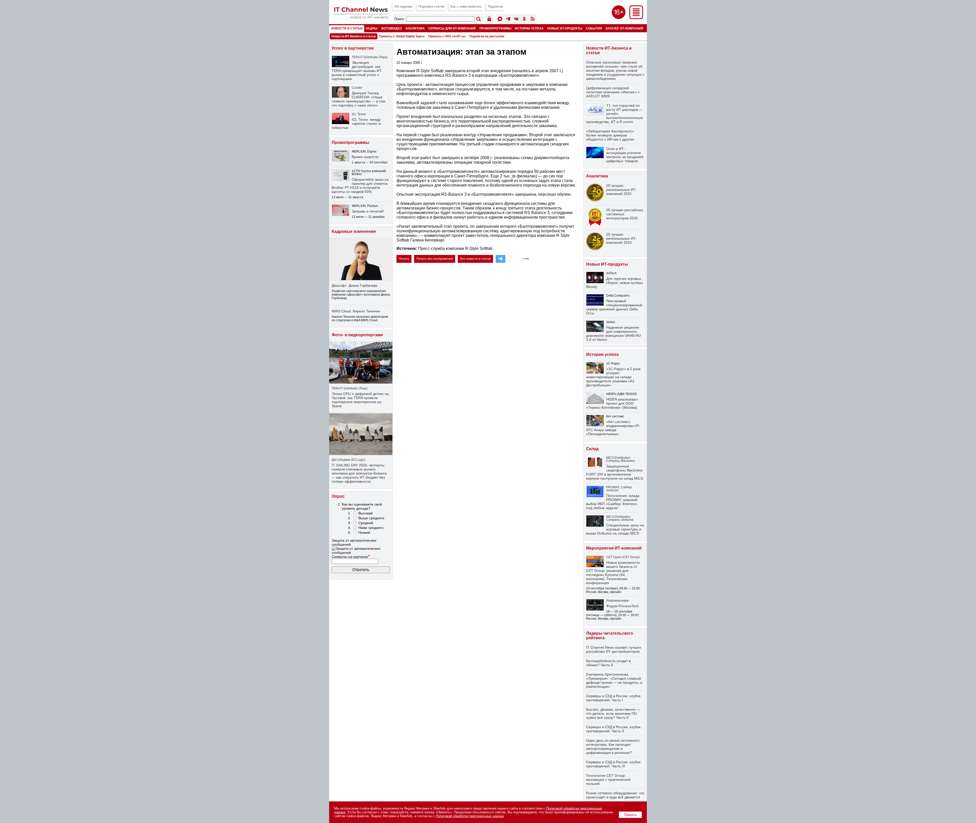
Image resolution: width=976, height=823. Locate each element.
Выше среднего (371, 518)
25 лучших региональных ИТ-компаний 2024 (621, 238)
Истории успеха (529, 28)
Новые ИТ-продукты (564, 28)
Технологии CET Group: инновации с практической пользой (608, 779)
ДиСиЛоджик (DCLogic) (348, 459)
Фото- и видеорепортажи (357, 335)
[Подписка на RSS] (532, 20)
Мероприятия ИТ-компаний (614, 548)
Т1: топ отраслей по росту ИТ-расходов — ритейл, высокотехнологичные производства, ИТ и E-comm (614, 113)
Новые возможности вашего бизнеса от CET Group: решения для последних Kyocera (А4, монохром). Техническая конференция (613, 572)
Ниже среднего (371, 528)
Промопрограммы (495, 28)
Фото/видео (391, 28)
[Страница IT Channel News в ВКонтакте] (516, 20)
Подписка (495, 6)
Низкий (364, 532)
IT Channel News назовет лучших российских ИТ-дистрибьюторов (613, 649)
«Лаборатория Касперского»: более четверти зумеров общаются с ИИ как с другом (610, 135)
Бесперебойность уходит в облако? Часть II (608, 663)
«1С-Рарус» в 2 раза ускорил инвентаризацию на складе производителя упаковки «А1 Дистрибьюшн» (613, 377)
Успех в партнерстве (353, 48)
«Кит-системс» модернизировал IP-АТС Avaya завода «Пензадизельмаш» (613, 428)
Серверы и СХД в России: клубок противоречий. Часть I (613, 698)
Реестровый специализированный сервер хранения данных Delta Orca (614, 307)
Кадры (371, 28)
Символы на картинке (351, 557)
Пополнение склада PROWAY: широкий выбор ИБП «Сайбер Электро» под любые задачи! (612, 502)
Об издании (403, 6)
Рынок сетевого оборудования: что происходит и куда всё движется (615, 795)
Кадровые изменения (354, 231)
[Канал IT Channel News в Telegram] (508, 20)
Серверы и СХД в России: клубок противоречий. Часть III (613, 764)
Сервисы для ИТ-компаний (452, 28)
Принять (630, 815)
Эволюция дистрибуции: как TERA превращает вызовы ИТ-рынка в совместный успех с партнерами (357, 70)
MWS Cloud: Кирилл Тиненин (356, 311)
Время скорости (365, 157)
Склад (592, 449)
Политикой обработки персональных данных (470, 816)
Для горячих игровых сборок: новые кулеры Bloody (614, 283)
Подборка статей (431, 6)
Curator (357, 87)
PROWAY (612, 487)
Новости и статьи (346, 28)
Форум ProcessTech (622, 606)
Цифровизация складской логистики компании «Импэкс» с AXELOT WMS (613, 92)
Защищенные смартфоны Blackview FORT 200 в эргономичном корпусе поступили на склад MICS (614, 472)
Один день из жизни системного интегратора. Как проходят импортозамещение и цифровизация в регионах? (612, 746)
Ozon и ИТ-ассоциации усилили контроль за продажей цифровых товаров (624, 155)
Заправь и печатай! (368, 211)
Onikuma (627, 519)
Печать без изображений (434, 258)
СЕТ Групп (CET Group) (623, 557)
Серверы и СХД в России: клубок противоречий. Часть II (613, 729)
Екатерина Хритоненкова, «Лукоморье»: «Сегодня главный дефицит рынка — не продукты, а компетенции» (614, 680)
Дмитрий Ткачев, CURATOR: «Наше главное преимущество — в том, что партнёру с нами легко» (359, 99)
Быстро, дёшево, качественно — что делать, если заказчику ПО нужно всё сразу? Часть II (613, 713)
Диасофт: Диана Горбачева (354, 285)
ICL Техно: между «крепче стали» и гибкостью (356, 123)
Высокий (365, 513)
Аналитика (415, 28)
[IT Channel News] (361, 17)
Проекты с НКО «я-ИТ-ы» (447, 36)
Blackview (628, 460)
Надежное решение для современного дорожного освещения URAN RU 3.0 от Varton (613, 333)
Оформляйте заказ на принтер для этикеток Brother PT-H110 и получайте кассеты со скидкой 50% (360, 185)
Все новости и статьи (475, 258)
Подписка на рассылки (486, 36)
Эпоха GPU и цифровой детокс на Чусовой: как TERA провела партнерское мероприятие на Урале (360, 400)
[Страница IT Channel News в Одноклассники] (524, 20)
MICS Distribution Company (618, 459)
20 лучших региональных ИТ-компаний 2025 (621, 190)
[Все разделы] (636, 18)
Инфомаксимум (617, 600)
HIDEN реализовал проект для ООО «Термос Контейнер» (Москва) (612, 403)
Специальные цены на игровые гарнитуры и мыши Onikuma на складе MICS (615, 529)
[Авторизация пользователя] (489, 20)
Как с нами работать (466, 6)
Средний (365, 523)
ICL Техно (359, 114)
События (594, 28)
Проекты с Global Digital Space (402, 36)
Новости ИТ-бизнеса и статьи (353, 36)
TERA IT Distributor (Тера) (370, 57)
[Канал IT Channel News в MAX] (500, 20)
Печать (404, 258)
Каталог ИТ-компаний (624, 28)
